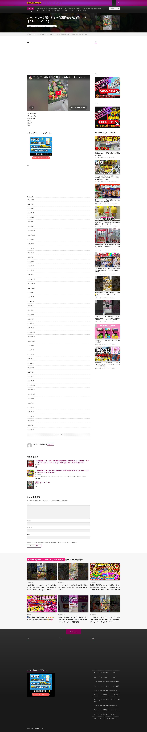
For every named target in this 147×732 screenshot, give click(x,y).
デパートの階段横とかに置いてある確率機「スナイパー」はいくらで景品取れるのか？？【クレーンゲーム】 (107, 246)
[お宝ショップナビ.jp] (107, 98)
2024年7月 (31, 301)
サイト (28, 534)
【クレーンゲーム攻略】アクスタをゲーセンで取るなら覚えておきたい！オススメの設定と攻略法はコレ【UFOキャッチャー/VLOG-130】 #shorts (107, 318)
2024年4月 (31, 314)
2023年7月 (31, 354)
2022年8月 (31, 403)
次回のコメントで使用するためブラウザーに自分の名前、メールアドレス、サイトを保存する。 (52, 542)
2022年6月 (31, 412)
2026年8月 (31, 199)
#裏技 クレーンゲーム (42, 482)
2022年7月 (31, 407)
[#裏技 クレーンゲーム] (30, 485)
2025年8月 (31, 244)
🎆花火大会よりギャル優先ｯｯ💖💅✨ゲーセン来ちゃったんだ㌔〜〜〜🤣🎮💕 (41, 618)
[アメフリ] (41, 696)
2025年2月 (31, 270)
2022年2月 (31, 429)
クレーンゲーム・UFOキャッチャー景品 (105, 297)
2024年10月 (31, 288)
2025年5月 (31, 257)
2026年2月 (31, 226)
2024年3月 (31, 319)
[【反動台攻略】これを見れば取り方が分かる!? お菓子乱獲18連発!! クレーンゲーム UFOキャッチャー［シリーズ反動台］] (30, 473)
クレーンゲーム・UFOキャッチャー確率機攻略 (107, 181)
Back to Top (73, 632)
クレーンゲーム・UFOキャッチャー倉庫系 (106, 273)
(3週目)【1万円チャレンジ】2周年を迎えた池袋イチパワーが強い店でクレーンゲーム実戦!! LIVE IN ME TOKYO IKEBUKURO (105, 587)
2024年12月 (31, 279)
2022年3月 (31, 425)
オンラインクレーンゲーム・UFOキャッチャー (74, 10)
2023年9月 (31, 345)
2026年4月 (31, 217)
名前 (29, 520)
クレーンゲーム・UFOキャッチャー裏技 (69, 8)
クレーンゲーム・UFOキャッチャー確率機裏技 (48, 10)
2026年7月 (31, 204)
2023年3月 (31, 372)
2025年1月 (31, 275)
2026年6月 (31, 208)
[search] (119, 8)
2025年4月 (31, 261)
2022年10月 (31, 394)
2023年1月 (31, 381)
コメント (29, 503)
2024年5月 (31, 310)
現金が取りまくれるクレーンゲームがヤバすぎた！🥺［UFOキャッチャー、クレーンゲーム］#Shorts (107, 294)
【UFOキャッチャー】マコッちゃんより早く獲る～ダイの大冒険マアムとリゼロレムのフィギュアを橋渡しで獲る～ (107, 153)
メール (29, 527)
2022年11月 (31, 389)
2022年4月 (31, 420)
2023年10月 (31, 341)
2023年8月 (31, 350)
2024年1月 (31, 328)
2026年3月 (31, 221)
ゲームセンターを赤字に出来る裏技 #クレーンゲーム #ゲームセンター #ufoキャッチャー (73, 587)
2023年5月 (31, 363)
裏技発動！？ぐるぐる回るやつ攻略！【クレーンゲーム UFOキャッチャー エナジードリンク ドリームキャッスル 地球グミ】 (107, 364)
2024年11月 (31, 283)
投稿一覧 (50, 444)
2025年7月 (31, 248)
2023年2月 (31, 376)
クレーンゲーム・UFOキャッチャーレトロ (93, 8)
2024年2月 (31, 323)
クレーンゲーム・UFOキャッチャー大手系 (105, 690)
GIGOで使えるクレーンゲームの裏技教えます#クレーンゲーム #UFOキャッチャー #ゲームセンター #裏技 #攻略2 (73, 619)
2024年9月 (31, 292)
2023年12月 (31, 332)
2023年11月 (31, 336)
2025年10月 (31, 235)
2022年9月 (31, 398)
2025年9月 (31, 239)
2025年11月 (31, 230)
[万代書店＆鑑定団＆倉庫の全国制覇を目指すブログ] (107, 127)
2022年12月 (31, 385)
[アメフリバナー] (41, 159)
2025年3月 (31, 266)
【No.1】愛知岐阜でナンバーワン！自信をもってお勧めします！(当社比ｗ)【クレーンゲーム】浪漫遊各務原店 (107, 270)
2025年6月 (31, 252)
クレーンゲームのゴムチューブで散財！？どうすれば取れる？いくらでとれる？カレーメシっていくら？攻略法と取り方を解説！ (107, 177)
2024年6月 (31, 305)
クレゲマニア (40, 728)
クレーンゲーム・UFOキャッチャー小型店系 (106, 695)
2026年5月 (31, 213)
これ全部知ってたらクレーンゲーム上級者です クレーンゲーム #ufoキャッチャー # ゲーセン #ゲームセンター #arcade (42, 587)
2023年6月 (31, 359)
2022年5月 (31, 416)
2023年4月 (31, 367)
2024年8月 (31, 297)
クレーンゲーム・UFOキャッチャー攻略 (46, 8)
